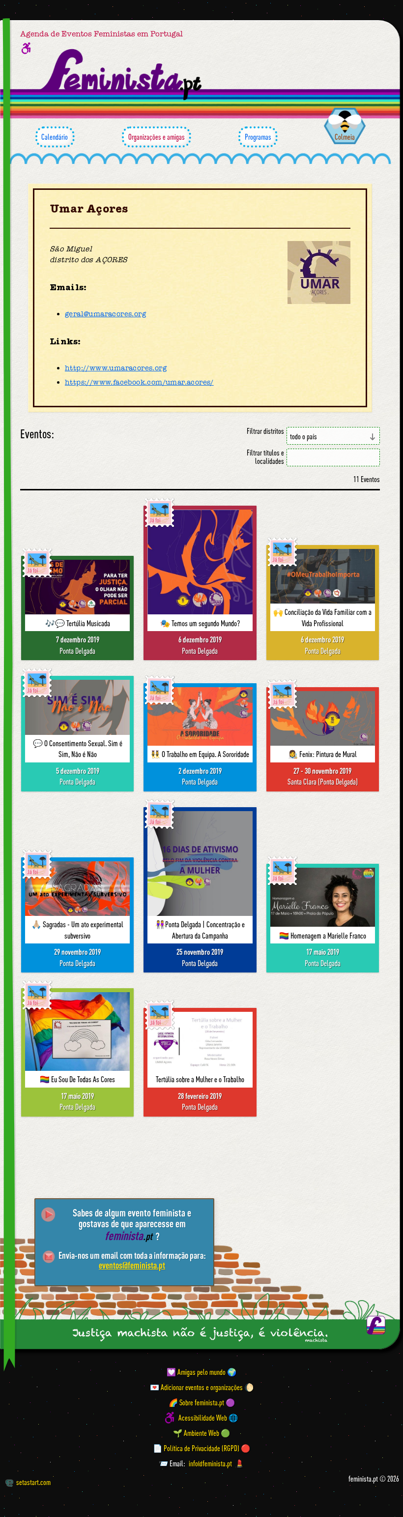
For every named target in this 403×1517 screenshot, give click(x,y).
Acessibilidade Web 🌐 (208, 1417)
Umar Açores (89, 209)
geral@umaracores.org (105, 313)
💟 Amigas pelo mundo (196, 1371)
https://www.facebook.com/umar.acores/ (139, 382)
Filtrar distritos (265, 431)
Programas (258, 136)
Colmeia (345, 136)
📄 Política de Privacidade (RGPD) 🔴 (201, 1448)
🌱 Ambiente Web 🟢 (201, 1432)
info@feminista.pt (210, 1463)
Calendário (54, 136)
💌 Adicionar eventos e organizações (196, 1387)
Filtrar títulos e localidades (265, 457)
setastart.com (33, 1482)
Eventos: (37, 434)
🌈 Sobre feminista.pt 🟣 (202, 1402)
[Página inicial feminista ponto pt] (122, 75)
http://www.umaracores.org (116, 368)
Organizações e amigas (156, 136)
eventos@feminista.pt (132, 1265)
